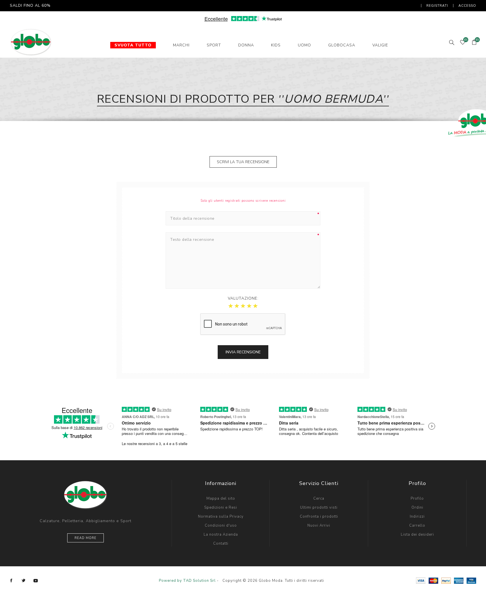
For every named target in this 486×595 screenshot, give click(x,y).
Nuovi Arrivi (318, 525)
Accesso (467, 5)
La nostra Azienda (221, 534)
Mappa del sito (220, 498)
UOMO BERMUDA (333, 99)
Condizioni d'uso (221, 525)
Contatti (220, 543)
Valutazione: (243, 298)
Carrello (417, 525)
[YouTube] (35, 580)
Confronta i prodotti (319, 516)
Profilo (417, 498)
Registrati (437, 5)
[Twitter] (23, 580)
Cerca (318, 498)
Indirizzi (417, 516)
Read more (85, 538)
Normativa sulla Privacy (221, 516)
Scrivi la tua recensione (243, 162)
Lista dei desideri (417, 534)
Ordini (417, 507)
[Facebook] (11, 580)
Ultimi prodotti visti (319, 507)
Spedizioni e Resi (220, 507)
